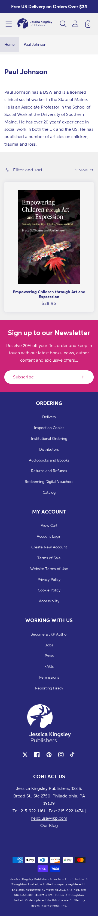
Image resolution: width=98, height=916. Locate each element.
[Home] (34, 23)
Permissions (49, 677)
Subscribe (23, 376)
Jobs (49, 645)
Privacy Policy (49, 579)
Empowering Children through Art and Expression (49, 294)
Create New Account (49, 547)
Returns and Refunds (49, 470)
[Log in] (75, 23)
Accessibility (49, 600)
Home (9, 44)
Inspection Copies (49, 427)
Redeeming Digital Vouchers (49, 481)
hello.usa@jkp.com (49, 818)
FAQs (49, 666)
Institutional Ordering (49, 438)
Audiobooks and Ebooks (49, 460)
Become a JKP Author (49, 634)
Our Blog (49, 825)
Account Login (49, 536)
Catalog (49, 492)
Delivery (49, 416)
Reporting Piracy (49, 688)
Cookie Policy (49, 590)
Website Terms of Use (49, 568)
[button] (8, 23)
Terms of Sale (49, 557)
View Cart (49, 525)
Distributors (49, 449)
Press (49, 655)
